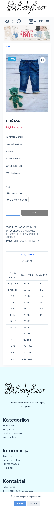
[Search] (19, 21)
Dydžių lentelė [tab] (27, 254)
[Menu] (47, 21)
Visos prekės (9, 437)
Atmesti (33, 503)
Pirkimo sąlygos (11, 464)
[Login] (13, 21)
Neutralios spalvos (12, 433)
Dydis (8, 187)
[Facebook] (7, 21)
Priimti (20, 503)
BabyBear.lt (9, 487)
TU (38, 241)
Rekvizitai (8, 467)
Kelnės (23, 234)
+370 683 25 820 (23, 490)
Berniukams (27, 231)
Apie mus (7, 456)
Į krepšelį (35, 212)
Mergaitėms (9, 429)
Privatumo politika (12, 460)
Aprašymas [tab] (27, 261)
